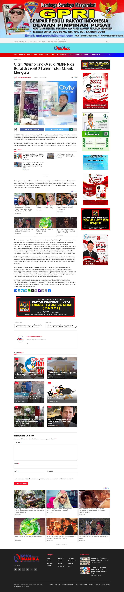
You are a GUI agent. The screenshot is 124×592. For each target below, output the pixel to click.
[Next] (47, 175)
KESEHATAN (63, 55)
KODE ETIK (21, 42)
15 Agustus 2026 (53, 425)
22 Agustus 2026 (20, 377)
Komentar (17, 442)
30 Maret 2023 (38, 77)
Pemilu (71, 55)
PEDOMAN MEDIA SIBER (30, 42)
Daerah (29, 55)
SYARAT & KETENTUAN (42, 42)
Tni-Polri (55, 55)
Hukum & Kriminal (44, 55)
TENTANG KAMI (62, 42)
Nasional (22, 55)
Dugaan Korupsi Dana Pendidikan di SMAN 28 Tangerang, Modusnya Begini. (33, 155)
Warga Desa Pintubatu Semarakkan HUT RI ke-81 (99, 559)
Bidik (35, 55)
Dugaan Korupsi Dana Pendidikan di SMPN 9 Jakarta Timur (60, 398)
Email (16, 471)
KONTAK (56, 42)
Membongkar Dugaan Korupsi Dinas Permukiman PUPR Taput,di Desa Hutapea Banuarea (28, 421)
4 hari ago (26, 169)
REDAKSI (16, 42)
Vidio (69, 566)
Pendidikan (78, 55)
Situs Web (50, 471)
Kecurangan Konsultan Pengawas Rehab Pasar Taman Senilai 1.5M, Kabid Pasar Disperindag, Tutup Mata (33, 165)
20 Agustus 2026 (20, 401)
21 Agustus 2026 (53, 377)
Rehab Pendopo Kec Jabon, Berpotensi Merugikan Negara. (65, 155)
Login (108, 42)
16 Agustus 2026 (53, 401)
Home (15, 55)
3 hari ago (59, 157)
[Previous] (44, 175)
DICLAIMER (50, 42)
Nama (16, 464)
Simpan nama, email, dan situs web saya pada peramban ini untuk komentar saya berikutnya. (45, 479)
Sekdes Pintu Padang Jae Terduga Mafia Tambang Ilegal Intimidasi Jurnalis (60, 421)
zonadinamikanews (25, 77)
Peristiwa (87, 55)
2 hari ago (26, 159)
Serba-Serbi (96, 55)
